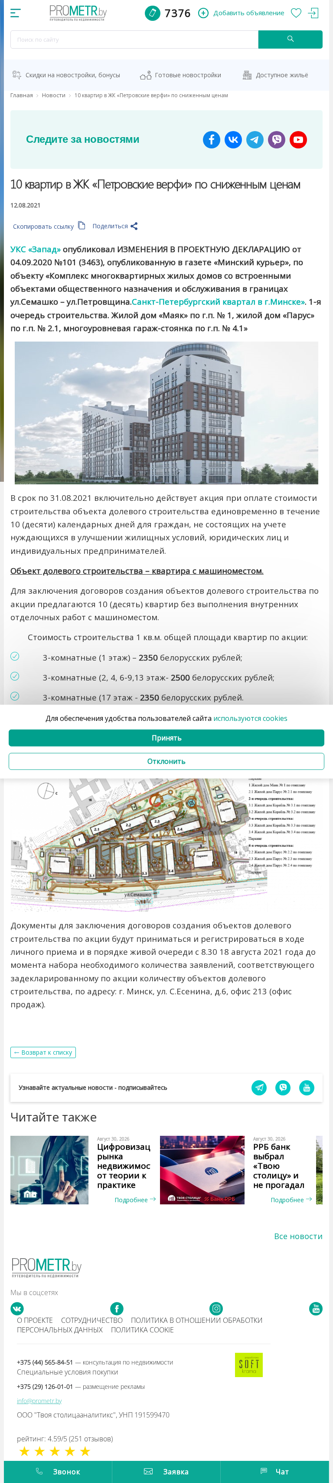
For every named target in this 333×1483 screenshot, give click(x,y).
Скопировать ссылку (44, 226)
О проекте (35, 1320)
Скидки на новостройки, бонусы (73, 75)
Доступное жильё (282, 75)
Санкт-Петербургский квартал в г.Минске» (218, 301)
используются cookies (250, 718)
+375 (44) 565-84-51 (95, 1362)
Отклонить (166, 761)
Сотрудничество (92, 1320)
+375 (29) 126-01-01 (81, 1386)
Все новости (298, 1236)
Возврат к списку (46, 1052)
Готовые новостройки (188, 75)
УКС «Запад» (35, 248)
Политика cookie (142, 1330)
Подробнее (132, 1200)
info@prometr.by (39, 1401)
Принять (167, 738)
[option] (88, 1170)
